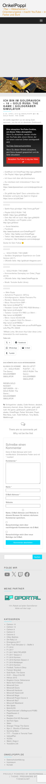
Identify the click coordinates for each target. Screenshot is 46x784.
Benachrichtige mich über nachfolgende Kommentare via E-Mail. (22, 526)
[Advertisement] (23, 48)
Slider (9, 723)
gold (33, 407)
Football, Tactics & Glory (16, 667)
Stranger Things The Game (18, 726)
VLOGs (9, 738)
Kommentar (11, 460)
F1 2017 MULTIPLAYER (16, 652)
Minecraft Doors (13, 687)
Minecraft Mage (13, 695)
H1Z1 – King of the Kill (16, 675)
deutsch (39, 404)
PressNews (26, 776)
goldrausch (20, 409)
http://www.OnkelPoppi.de (27, 278)
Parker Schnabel (26, 412)
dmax (21, 407)
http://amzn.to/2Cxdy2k (12, 310)
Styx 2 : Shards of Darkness (18, 728)
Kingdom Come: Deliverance (18, 680)
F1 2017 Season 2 (14, 654)
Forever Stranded (14, 670)
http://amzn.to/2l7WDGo (13, 322)
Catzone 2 (11, 634)
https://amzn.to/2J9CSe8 (13, 198)
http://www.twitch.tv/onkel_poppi (24, 236)
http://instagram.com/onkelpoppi (27, 239)
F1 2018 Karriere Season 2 (18, 660)
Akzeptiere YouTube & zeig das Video (23, 159)
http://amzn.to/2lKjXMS (12, 315)
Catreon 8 (11, 629)
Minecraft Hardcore (14, 690)
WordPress (36, 774)
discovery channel (10, 407)
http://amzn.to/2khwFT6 (12, 305)
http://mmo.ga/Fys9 (31, 208)
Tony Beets (33, 414)
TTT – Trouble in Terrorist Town (19, 733)
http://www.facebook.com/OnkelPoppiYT (19, 231)
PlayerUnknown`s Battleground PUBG (22, 710)
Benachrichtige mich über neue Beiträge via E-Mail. (19, 535)
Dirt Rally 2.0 (12, 639)
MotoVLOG (11, 708)
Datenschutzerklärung (15, 759)
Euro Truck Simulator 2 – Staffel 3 (20, 644)
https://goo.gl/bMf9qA (23, 174)
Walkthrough (8, 417)
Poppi (36, 412)
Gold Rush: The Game (13, 116)
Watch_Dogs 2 (12, 741)
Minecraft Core (13, 685)
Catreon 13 (11, 627)
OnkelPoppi (14, 5)
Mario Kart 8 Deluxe (15, 682)
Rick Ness (7, 414)
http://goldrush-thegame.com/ (29, 260)
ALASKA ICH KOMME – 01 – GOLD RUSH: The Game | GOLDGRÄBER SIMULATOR (12, 371)
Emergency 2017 (13, 642)
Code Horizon (29, 404)
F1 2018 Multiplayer (15, 662)
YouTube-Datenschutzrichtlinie (18, 145)
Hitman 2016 (12, 677)
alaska (19, 404)
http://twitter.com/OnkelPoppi (22, 234)
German (27, 407)
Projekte (10, 715)
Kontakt (10, 764)
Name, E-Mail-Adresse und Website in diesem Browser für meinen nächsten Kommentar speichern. (22, 515)
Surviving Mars (13, 731)
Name (9, 486)
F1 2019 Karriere (13, 665)
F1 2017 (10, 649)
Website (9, 502)
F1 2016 (10, 647)
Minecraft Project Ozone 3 (17, 698)
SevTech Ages (12, 720)
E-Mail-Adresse (13, 494)
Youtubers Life (12, 743)
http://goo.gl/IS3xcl (10, 222)
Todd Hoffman (22, 414)
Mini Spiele (11, 705)
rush (14, 414)
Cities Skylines (12, 637)
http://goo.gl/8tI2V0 (33, 172)
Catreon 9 (11, 632)
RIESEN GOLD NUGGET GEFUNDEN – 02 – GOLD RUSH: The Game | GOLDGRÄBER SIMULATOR (11, 391)
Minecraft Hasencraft (15, 693)
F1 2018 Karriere (13, 657)
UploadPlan (11, 736)
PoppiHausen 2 (13, 713)
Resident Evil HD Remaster (18, 718)
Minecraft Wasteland (15, 703)
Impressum (11, 762)
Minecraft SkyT (13, 700)
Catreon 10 (11, 624)
